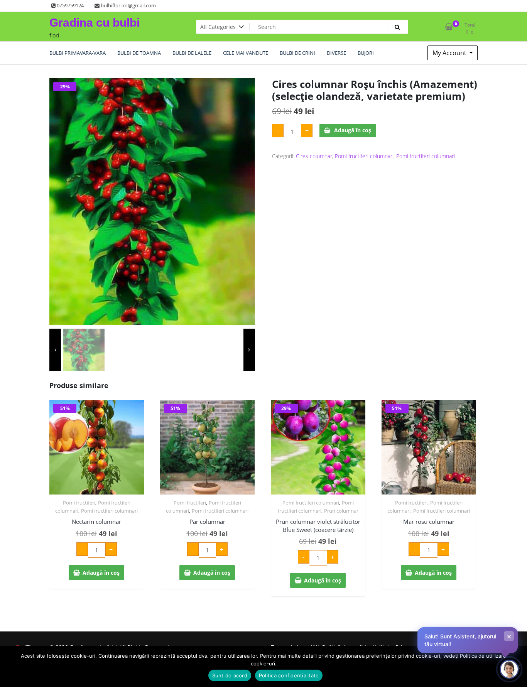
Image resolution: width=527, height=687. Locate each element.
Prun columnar (341, 510)
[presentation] (55, 349)
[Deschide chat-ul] (509, 669)
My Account (450, 53)
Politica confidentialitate (289, 675)
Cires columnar (314, 156)
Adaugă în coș (352, 130)
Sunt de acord (229, 675)
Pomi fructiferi (79, 502)
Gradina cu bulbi (94, 22)
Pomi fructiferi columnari (364, 156)
